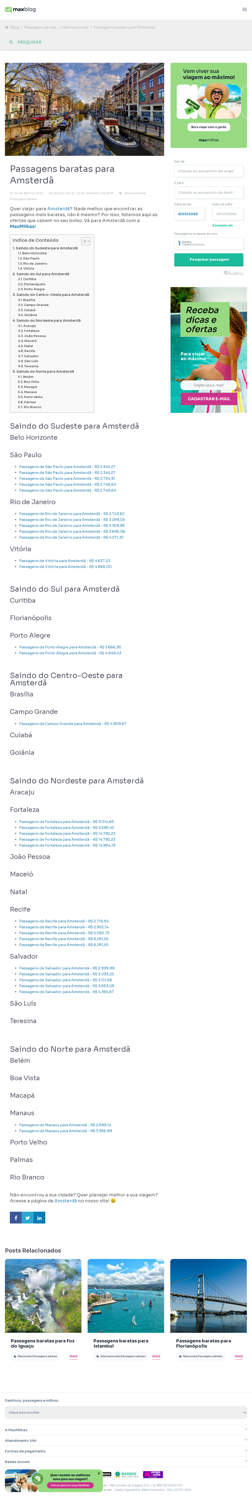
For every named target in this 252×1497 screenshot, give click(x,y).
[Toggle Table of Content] (83, 241)
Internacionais (75, 27)
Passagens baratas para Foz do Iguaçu (43, 1343)
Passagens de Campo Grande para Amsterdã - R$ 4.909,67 (72, 723)
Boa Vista (31, 382)
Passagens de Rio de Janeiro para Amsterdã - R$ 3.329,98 (72, 525)
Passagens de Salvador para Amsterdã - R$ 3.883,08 (66, 985)
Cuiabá (29, 310)
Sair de (179, 161)
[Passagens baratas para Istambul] (126, 1296)
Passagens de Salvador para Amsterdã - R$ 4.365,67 (66, 991)
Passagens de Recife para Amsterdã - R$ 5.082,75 (64, 933)
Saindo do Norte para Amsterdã (45, 371)
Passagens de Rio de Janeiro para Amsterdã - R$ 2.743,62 (72, 513)
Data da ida (182, 204)
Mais (74, 1356)
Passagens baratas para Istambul (121, 1343)
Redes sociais (17, 1462)
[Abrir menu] (244, 10)
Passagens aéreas (40, 27)
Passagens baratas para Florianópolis (203, 1343)
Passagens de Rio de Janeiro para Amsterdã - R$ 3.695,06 (72, 531)
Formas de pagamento (25, 1451)
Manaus (30, 392)
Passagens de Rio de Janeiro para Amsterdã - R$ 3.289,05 (72, 519)
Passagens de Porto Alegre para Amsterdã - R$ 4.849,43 (70, 653)
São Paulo (31, 258)
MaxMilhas (22, 226)
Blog (14, 27)
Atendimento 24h (20, 1440)
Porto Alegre (34, 289)
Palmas (30, 402)
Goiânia (30, 315)
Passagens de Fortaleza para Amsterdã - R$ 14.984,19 (67, 845)
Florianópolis (35, 284)
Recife (29, 351)
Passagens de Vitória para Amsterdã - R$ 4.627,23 (64, 560)
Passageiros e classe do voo (196, 234)
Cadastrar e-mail (209, 399)
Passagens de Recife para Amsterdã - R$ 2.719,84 (64, 921)
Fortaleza (31, 331)
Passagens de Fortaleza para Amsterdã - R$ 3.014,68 (66, 821)
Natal (28, 346)
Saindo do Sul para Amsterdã (42, 274)
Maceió (30, 341)
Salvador (31, 356)
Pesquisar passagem (209, 259)
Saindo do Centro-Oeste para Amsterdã (52, 294)
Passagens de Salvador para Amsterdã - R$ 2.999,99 (66, 968)
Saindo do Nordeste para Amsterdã (48, 320)
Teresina (31, 366)
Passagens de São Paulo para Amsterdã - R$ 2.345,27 (67, 466)
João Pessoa (35, 336)
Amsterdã (58, 208)
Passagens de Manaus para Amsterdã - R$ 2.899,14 (65, 1125)
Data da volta (222, 204)
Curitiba (29, 279)
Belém (28, 377)
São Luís (31, 361)
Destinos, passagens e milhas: (32, 1400)
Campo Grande (36, 305)
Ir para (179, 183)
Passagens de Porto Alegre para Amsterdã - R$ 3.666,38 (70, 647)
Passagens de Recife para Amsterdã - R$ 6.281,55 (64, 938)
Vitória (28, 269)
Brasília (29, 300)
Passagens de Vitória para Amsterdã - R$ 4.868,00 (65, 566)
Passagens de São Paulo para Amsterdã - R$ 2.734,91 (67, 478)
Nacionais (25, 1356)
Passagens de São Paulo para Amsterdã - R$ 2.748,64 (67, 484)
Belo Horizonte (34, 253)
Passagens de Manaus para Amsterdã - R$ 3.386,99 (65, 1130)
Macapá (30, 387)
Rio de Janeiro (35, 264)
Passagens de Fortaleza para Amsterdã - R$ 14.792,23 (67, 833)
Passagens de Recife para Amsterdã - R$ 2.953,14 (64, 927)
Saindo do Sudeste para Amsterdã (47, 248)
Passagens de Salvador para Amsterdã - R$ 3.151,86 (65, 980)
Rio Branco (32, 407)
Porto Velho (33, 397)
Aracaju (29, 326)
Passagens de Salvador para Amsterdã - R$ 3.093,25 (66, 974)
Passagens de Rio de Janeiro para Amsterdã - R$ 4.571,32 (71, 537)
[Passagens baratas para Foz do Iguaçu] (43, 1296)
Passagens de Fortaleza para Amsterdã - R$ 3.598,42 (66, 827)
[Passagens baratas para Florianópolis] (208, 1296)
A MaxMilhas (16, 1430)
